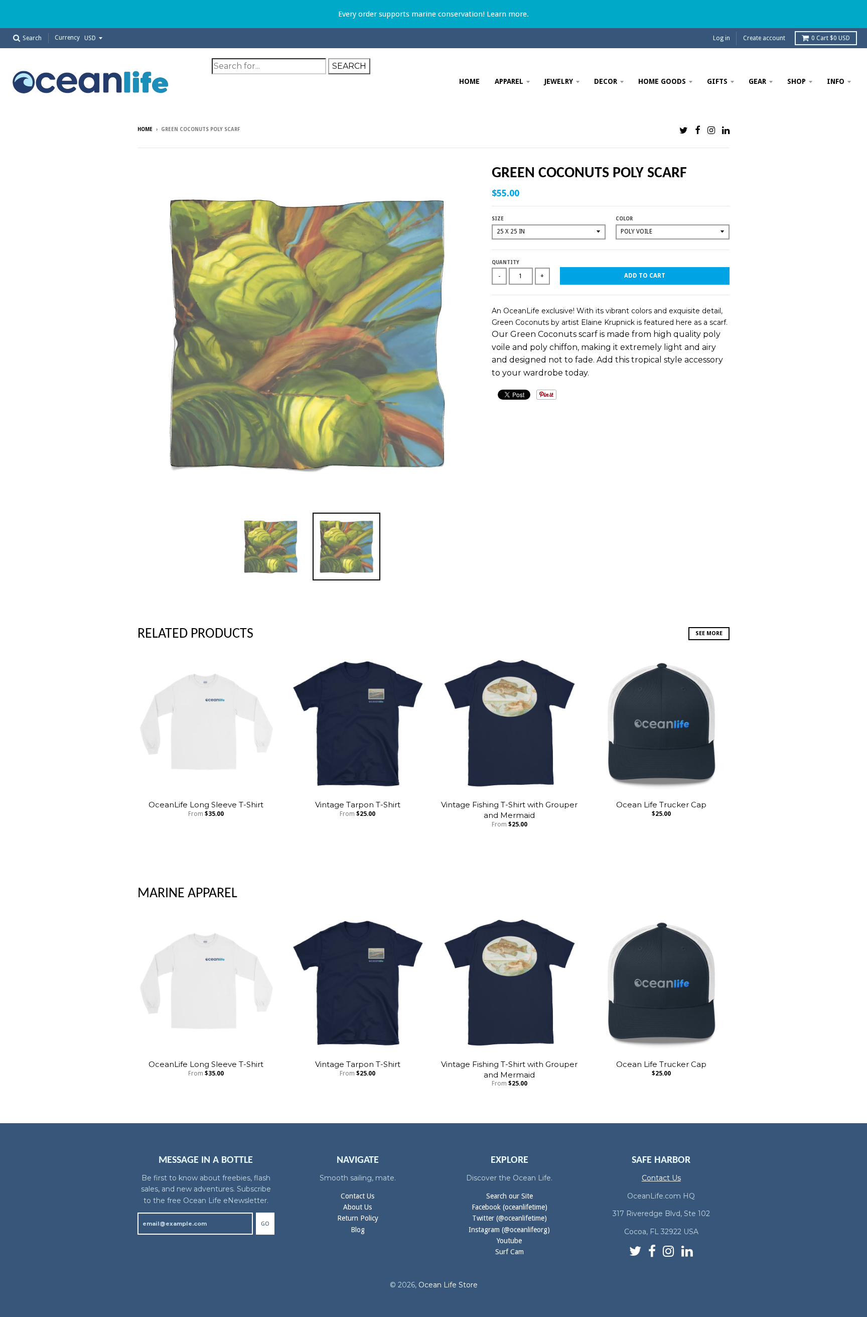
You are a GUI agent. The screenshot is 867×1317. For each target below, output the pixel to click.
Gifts (717, 81)
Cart (830, 38)
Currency (67, 38)
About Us (357, 1207)
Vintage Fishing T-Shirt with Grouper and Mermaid (509, 810)
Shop (796, 81)
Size (498, 218)
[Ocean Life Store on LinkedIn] (726, 130)
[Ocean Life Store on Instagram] (711, 130)
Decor (605, 81)
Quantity (505, 262)
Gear (757, 81)
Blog (358, 1230)
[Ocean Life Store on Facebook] (697, 130)
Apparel (509, 81)
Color (624, 218)
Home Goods (662, 81)
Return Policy (357, 1218)
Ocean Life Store (448, 1284)
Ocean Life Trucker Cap (661, 804)
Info (835, 81)
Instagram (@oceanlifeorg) (509, 1230)
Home (469, 81)
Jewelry (558, 81)
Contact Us (357, 1196)
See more (709, 633)
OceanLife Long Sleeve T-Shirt (206, 804)
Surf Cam (509, 1252)
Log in (721, 38)
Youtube (509, 1241)
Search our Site (509, 1196)
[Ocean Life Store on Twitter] (683, 130)
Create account (764, 38)
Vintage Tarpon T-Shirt (357, 804)
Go (265, 1224)
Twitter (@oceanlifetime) (509, 1218)
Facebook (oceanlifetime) (509, 1207)
